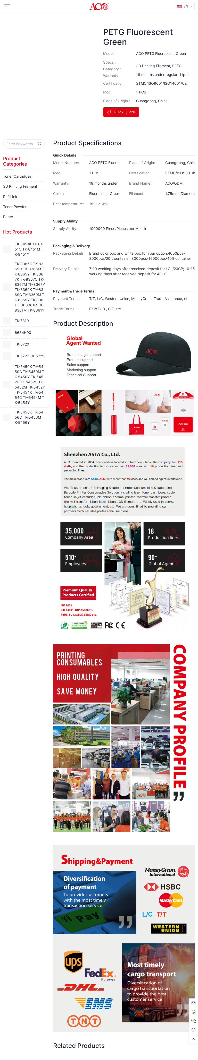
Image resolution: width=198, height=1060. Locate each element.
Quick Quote (124, 112)
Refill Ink (10, 196)
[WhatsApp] (193, 1012)
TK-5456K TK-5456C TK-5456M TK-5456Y (29, 417)
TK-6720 (22, 344)
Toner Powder (15, 206)
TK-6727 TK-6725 (29, 356)
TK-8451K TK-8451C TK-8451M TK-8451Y (29, 249)
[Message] (193, 1003)
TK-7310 (22, 320)
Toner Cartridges (17, 176)
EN (185, 6)
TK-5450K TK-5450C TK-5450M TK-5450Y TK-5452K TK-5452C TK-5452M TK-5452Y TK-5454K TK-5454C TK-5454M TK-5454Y (30, 384)
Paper (8, 216)
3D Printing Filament (153, 66)
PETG (177, 66)
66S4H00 (23, 332)
